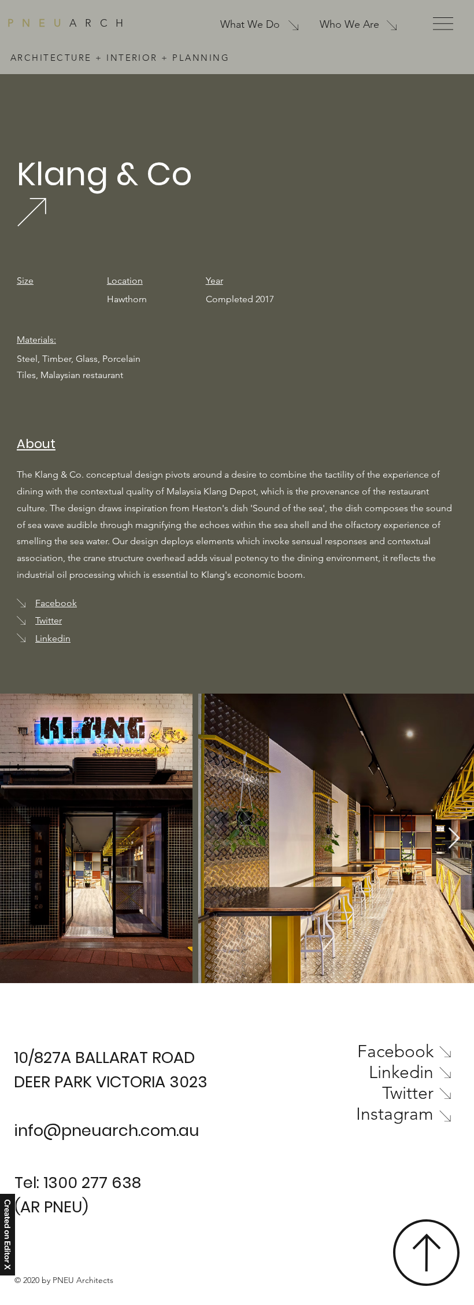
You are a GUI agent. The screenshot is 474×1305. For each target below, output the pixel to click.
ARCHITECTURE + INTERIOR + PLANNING (120, 57)
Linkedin (53, 638)
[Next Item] (454, 838)
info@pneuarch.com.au (106, 1130)
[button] (443, 23)
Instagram (395, 1114)
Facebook (56, 602)
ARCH (70, 23)
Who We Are (349, 24)
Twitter (48, 620)
